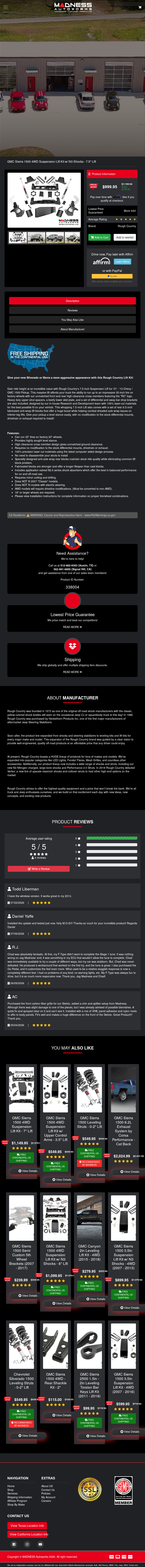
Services (12, 1493)
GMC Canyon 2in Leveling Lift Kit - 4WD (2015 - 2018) (89, 1252)
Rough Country (127, 226)
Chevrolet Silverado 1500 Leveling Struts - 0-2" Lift (21, 1380)
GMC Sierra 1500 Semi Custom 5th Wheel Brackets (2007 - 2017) (21, 1256)
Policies (45, 1493)
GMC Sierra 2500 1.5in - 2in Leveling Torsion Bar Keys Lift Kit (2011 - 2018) (89, 1384)
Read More (71, 627)
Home (11, 1486)
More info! (130, 211)
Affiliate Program (17, 1501)
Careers (46, 1501)
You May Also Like (72, 320)
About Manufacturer (73, 329)
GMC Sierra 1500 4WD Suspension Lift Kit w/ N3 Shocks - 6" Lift (55, 1254)
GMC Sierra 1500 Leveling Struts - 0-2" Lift (89, 1122)
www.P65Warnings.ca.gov (100, 515)
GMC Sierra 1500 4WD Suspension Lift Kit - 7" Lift (21, 1124)
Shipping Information (19, 1497)
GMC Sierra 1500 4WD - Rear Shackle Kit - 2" (56, 1380)
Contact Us (48, 1490)
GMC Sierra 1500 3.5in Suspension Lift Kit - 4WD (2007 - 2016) (123, 1382)
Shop (10, 1490)
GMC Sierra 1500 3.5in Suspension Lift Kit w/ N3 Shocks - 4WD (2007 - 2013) (123, 1256)
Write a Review (40, 869)
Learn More (123, 261)
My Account (48, 1497)
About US (47, 1486)
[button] (76, 200)
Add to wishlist (124, 237)
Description (72, 301)
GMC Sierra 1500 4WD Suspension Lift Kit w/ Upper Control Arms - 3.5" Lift (55, 1128)
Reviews (73, 310)
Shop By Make (16, 1504)
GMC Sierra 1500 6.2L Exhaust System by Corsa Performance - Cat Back (123, 1130)
